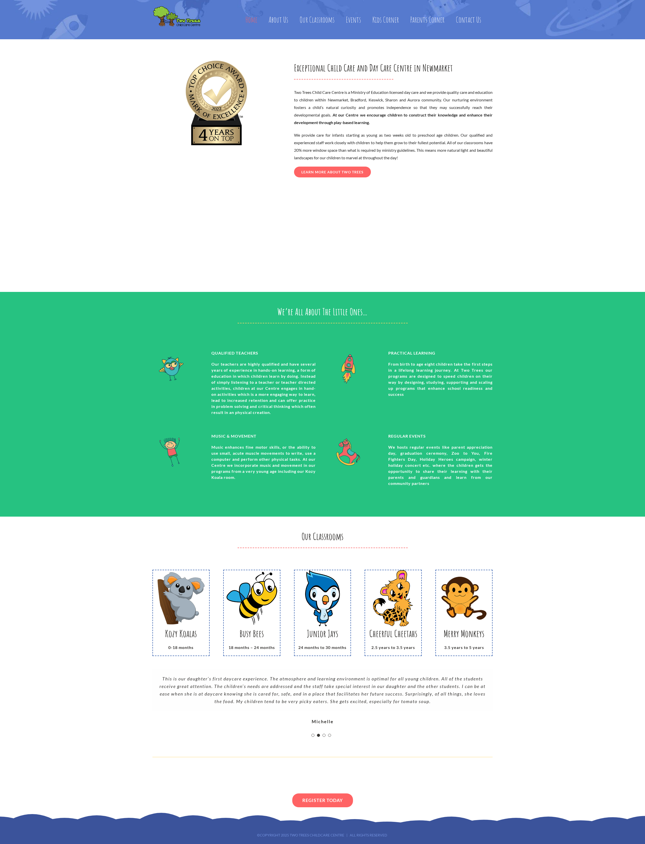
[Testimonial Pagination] (312, 735)
